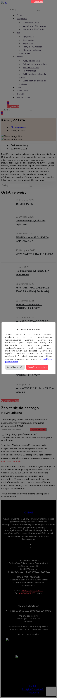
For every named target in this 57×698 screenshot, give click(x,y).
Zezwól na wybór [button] (15, 367)
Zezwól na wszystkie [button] (37, 367)
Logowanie (38, 1)
